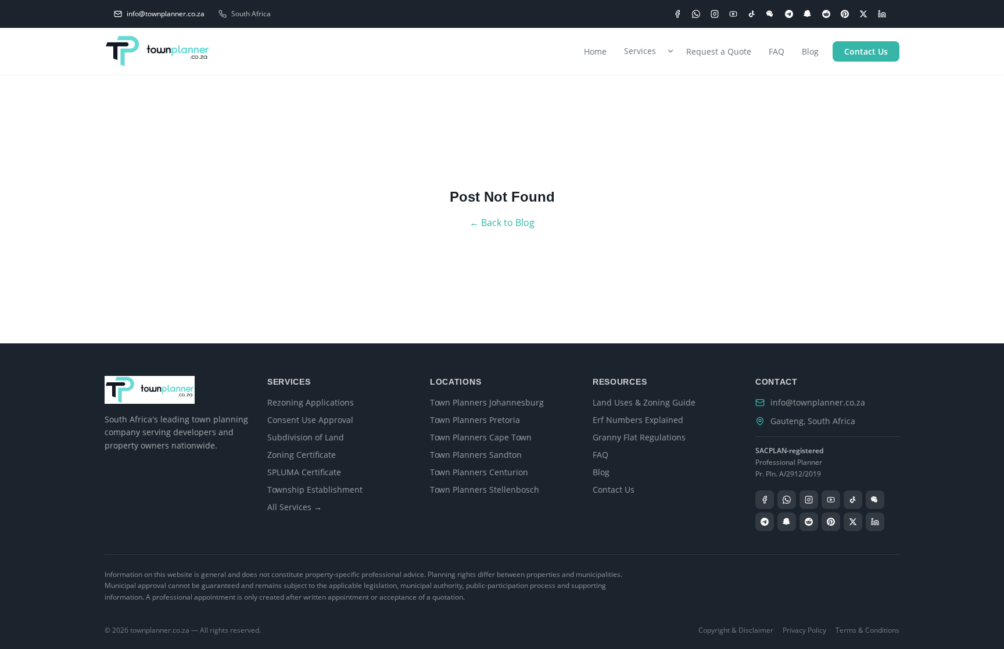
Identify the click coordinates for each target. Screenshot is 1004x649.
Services (640, 50)
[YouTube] (733, 14)
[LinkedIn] (882, 14)
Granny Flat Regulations (639, 437)
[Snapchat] (807, 14)
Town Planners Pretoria (475, 419)
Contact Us (866, 51)
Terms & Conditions (867, 630)
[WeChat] (770, 14)
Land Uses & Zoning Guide (644, 402)
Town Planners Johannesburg (487, 402)
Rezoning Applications (310, 402)
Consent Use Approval (310, 419)
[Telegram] (789, 14)
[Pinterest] (845, 14)
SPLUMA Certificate (304, 472)
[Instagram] (715, 14)
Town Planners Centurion (479, 472)
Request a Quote (718, 51)
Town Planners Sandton (476, 454)
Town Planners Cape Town (481, 437)
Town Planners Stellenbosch (484, 489)
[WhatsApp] (696, 14)
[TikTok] (752, 14)
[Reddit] (826, 14)
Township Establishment (315, 489)
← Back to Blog (502, 222)
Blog (810, 51)
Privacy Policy (804, 630)
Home (595, 51)
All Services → (294, 506)
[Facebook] (677, 14)
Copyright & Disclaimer (735, 630)
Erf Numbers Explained (638, 419)
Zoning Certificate (301, 454)
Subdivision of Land (305, 437)
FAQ (776, 51)
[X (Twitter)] (863, 14)
